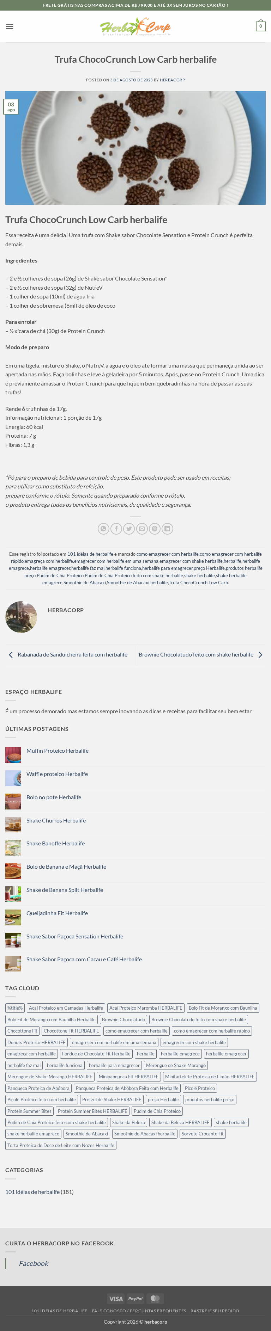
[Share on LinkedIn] (167, 529)
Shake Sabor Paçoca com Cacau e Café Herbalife (84, 959)
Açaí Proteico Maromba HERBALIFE (145, 1008)
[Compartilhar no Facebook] (116, 529)
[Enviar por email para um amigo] (142, 529)
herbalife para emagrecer (167, 568)
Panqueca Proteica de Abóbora (38, 1088)
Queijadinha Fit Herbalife (57, 913)
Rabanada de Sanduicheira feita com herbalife (72, 654)
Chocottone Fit (22, 1031)
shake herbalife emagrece (33, 1133)
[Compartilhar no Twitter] (129, 529)
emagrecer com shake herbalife (191, 561)
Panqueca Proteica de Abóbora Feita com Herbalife (127, 1088)
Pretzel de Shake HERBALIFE (111, 1099)
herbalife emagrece (180, 1053)
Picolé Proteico (200, 1088)
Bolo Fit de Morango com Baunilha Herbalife (51, 1019)
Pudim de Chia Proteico (60, 575)
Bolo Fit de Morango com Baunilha (223, 1008)
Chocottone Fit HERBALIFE (71, 1031)
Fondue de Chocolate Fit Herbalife (96, 1053)
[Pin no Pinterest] (155, 529)
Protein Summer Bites (29, 1111)
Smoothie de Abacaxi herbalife (137, 582)
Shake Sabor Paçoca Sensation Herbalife (74, 936)
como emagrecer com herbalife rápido (212, 1031)
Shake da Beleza (128, 1122)
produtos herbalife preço (209, 1099)
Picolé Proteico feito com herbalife (41, 1099)
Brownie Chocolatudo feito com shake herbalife (196, 654)
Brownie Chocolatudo (123, 1019)
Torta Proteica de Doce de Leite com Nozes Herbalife (60, 1145)
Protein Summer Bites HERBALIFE (92, 1111)
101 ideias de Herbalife (59, 1310)
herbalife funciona (123, 568)
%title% (15, 1008)
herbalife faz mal (87, 568)
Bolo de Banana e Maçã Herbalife (66, 866)
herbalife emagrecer (50, 568)
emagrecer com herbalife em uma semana (116, 561)
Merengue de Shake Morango (176, 1065)
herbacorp (172, 80)
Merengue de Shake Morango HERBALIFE (49, 1076)
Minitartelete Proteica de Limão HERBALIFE (210, 1076)
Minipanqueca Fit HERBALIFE (129, 1076)
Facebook (33, 1263)
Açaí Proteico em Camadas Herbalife (66, 1008)
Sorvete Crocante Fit (203, 1133)
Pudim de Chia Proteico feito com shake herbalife (134, 575)
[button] (9, 26)
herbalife (232, 561)
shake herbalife (199, 575)
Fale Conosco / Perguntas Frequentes (139, 1310)
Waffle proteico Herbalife (57, 773)
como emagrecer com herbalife (168, 554)
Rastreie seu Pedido (215, 1310)
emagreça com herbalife (49, 561)
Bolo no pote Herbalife (53, 797)
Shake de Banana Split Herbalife (64, 889)
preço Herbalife (209, 568)
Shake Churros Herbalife (56, 820)
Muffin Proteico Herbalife (57, 750)
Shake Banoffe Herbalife (55, 843)
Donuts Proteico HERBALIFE (36, 1042)
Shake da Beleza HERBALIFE (180, 1122)
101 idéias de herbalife (90, 554)
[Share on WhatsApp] (103, 529)
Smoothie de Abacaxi (85, 582)
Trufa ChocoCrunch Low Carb (198, 582)
